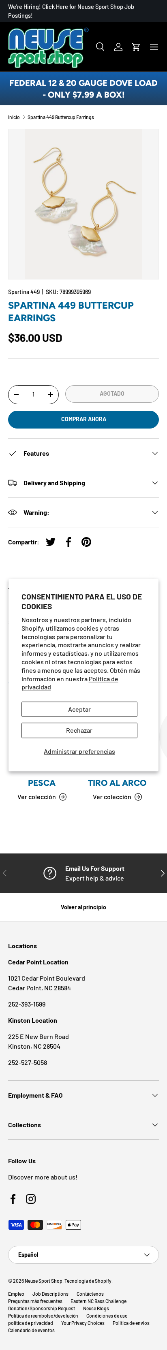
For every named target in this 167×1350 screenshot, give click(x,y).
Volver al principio (83, 907)
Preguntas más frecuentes (35, 1301)
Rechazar (79, 730)
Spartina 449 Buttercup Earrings (61, 117)
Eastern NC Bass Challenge (98, 1301)
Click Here (55, 6)
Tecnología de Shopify (87, 1281)
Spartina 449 (24, 291)
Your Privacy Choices (83, 1323)
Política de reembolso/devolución (43, 1315)
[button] (136, 47)
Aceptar (79, 709)
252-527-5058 (27, 1062)
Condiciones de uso (107, 1315)
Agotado (112, 393)
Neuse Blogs (96, 1308)
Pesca (42, 783)
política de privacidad (30, 1323)
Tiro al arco (117, 783)
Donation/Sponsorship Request (41, 1308)
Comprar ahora (83, 419)
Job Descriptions (50, 1294)
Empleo (16, 1294)
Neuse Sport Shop (43, 1281)
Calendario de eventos (31, 1330)
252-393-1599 (26, 1004)
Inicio (14, 117)
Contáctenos (90, 1294)
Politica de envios (131, 1323)
